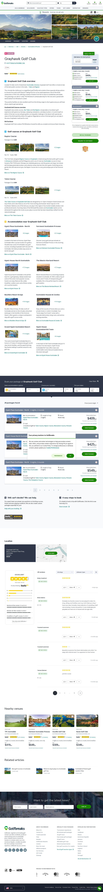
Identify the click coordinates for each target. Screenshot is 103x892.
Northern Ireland (82, 846)
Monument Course (60, 426)
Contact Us (39, 832)
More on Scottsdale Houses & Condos (48, 320)
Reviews (32, 41)
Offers (52, 8)
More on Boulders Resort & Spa (14, 320)
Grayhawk (34, 159)
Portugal (80, 855)
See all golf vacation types (64, 849)
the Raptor (36, 110)
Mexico (80, 834)
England (80, 848)
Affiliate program (41, 848)
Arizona (23, 46)
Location (25, 41)
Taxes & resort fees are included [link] (91, 77)
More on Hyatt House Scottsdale (46, 355)
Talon (30, 87)
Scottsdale (30, 85)
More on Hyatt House (11, 288)
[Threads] (17, 850)
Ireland (80, 844)
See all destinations (83, 858)
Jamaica (80, 839)
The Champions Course (35, 480)
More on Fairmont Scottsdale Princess (48, 248)
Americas (11, 46)
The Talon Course (10, 202)
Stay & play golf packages (64, 837)
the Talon (27, 110)
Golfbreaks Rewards (42, 841)
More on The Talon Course (13, 215)
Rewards (85, 8)
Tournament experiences (64, 830)
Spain (79, 853)
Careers (38, 844)
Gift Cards (66, 8)
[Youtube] (25, 850)
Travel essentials (41, 834)
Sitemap (38, 855)
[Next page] (72, 490)
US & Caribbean (19, 8)
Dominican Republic (83, 837)
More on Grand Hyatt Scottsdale (15, 353)
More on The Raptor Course (13, 173)
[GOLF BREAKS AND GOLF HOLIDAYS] (7, 3)
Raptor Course (24, 159)
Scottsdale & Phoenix (34, 46)
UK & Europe (31, 8)
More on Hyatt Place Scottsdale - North (17, 254)
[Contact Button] (99, 888)
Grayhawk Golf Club (23, 202)
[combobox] (15, 390)
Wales (79, 851)
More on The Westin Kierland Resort (47, 286)
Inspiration (76, 8)
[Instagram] (9, 850)
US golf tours (60, 839)
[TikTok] (13, 850)
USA (17, 46)
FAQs (37, 837)
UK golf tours (61, 834)
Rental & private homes (63, 844)
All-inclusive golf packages (64, 832)
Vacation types (42, 8)
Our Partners (40, 851)
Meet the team (40, 846)
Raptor (37, 87)
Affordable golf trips (62, 841)
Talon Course (39, 426)
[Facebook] (6, 850)
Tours (59, 8)
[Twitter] (21, 850)
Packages (16, 41)
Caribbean (81, 832)
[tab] (8, 41)
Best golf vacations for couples (66, 846)
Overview (8, 41)
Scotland (80, 841)
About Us (38, 830)
